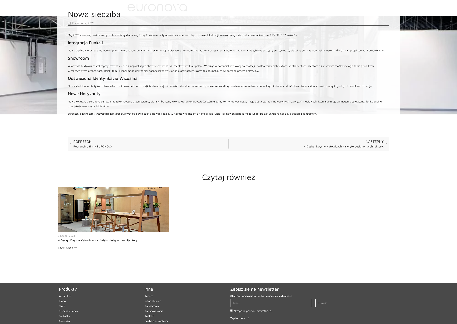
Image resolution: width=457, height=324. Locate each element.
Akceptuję (252, 310)
